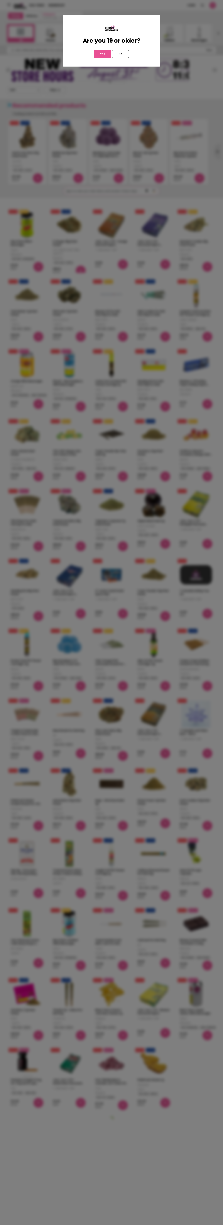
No (120, 54)
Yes (102, 54)
